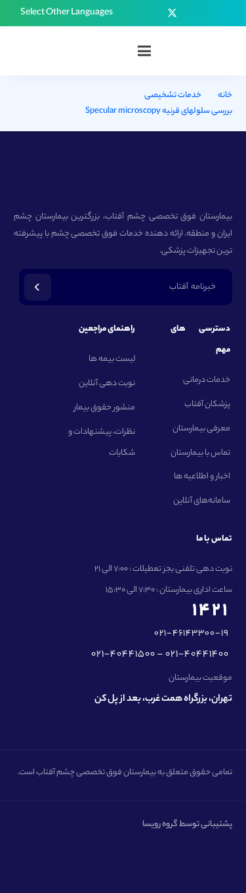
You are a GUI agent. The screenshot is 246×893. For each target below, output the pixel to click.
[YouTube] (153, 13)
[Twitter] (172, 13)
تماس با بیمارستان (200, 453)
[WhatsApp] (134, 13)
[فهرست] (144, 51)
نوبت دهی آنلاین (107, 383)
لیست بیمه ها (112, 359)
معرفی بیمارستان (201, 429)
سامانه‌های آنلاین (201, 501)
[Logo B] (204, 51)
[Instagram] (210, 13)
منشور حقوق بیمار (104, 408)
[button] (61, 13)
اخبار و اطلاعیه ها (202, 477)
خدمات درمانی (206, 380)
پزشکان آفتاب (207, 404)
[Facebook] (191, 13)
